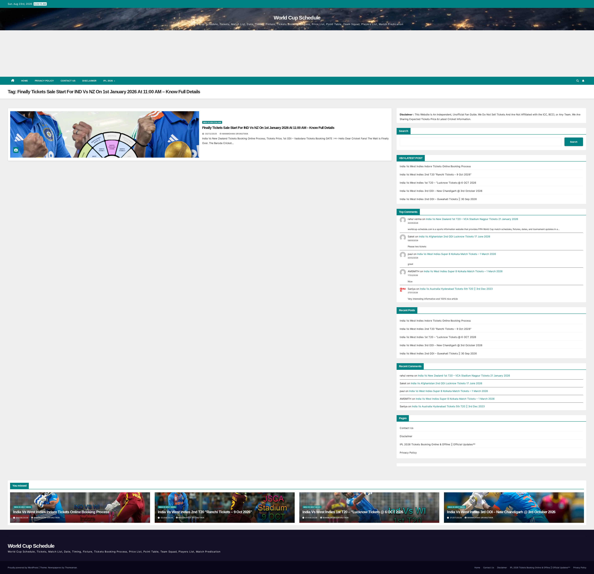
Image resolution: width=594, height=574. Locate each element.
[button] (577, 80)
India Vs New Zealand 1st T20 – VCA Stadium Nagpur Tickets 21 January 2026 (472, 219)
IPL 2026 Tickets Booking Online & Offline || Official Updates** (437, 444)
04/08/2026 (22, 517)
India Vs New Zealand (212, 122)
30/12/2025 (211, 134)
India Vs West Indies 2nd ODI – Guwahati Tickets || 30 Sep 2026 (438, 199)
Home (24, 81)
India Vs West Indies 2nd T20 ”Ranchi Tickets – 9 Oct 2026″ (435, 174)
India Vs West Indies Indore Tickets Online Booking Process (435, 166)
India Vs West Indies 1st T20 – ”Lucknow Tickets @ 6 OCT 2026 (438, 182)
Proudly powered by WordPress (23, 567)
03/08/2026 (167, 517)
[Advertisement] (297, 53)
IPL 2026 (108, 81)
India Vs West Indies (22, 507)
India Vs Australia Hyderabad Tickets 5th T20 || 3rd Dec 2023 (456, 288)
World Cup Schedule (297, 18)
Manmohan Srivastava (235, 134)
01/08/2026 (311, 517)
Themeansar (71, 567)
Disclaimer (89, 81)
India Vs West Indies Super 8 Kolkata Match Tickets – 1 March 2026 (456, 254)
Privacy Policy (44, 81)
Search (403, 131)
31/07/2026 (456, 517)
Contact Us (68, 81)
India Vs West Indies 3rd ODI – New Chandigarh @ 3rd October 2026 (441, 190)
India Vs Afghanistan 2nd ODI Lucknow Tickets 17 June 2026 (454, 236)
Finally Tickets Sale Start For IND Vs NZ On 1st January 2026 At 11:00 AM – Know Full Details (268, 128)
